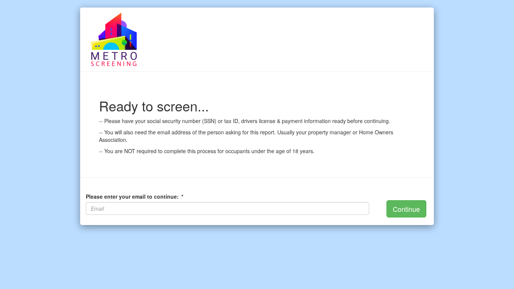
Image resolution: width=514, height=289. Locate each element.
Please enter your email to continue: (134, 196)
